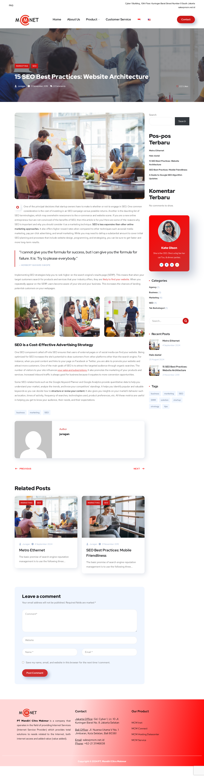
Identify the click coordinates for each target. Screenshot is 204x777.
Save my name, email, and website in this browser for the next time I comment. (68, 662)
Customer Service (118, 19)
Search (153, 114)
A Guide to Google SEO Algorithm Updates (165, 177)
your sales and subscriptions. (72, 370)
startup (177, 400)
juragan (21, 86)
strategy (155, 406)
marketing (34, 412)
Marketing (22, 66)
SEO (35, 66)
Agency (153, 287)
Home (57, 19)
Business (153, 292)
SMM (153, 400)
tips (166, 406)
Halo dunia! (154, 155)
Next (137, 468)
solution (164, 400)
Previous (25, 468)
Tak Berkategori (157, 308)
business (20, 412)
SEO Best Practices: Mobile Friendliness (108, 553)
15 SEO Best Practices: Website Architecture (164, 163)
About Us (73, 19)
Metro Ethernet (32, 550)
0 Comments (59, 86)
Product (91, 19)
